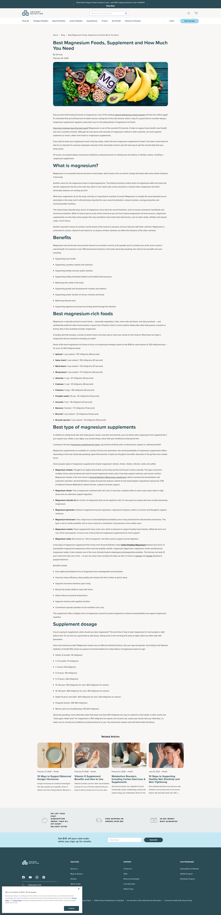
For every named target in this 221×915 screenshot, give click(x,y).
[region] (42, 899)
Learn (171, 20)
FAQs (125, 874)
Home (55, 35)
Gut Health (116, 21)
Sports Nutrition (58, 21)
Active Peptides (76, 21)
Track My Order (129, 884)
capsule (138, 555)
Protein (105, 21)
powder (149, 555)
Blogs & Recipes (76, 874)
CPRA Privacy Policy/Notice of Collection (109, 900)
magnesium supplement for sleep (85, 444)
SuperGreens (92, 21)
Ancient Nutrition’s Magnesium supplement (108, 477)
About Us (74, 869)
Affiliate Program (186, 874)
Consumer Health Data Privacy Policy (178, 900)
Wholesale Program (187, 879)
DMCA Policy (128, 889)
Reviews (73, 879)
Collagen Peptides (40, 21)
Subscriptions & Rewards (189, 869)
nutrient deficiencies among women (130, 114)
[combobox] (109, 13)
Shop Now (110, 5)
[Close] (78, 888)
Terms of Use (17, 900)
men (165, 114)
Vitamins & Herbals (133, 21)
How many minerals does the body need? (71, 128)
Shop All (25, 21)
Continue (71, 908)
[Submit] (126, 13)
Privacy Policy (86, 900)
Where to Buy (75, 884)
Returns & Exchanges (131, 879)
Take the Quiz (189, 21)
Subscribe (153, 840)
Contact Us (128, 869)
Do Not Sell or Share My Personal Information (144, 900)
